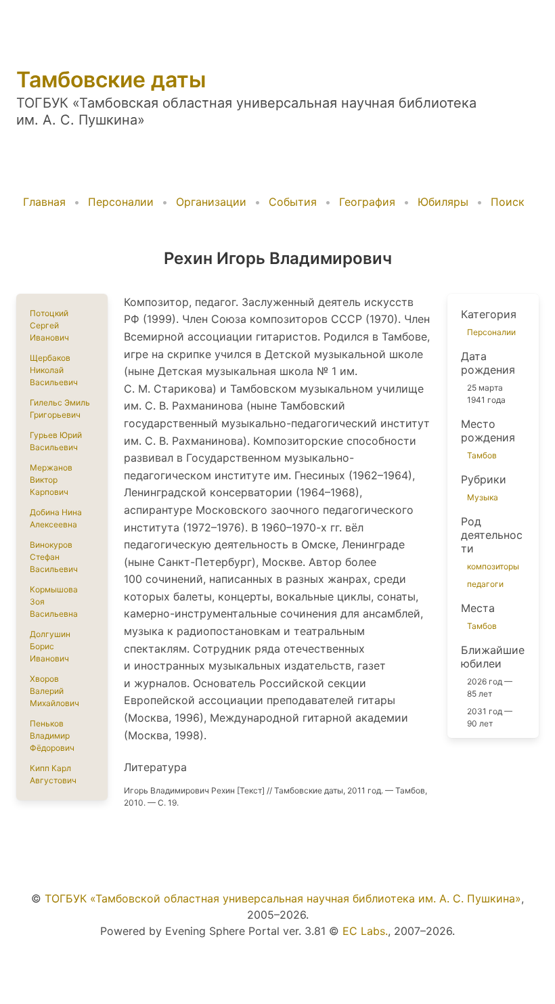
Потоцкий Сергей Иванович (49, 325)
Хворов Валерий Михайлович (54, 691)
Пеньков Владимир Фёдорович (52, 735)
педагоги (485, 584)
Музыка (482, 497)
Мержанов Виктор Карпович (51, 479)
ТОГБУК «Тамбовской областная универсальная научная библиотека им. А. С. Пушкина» (283, 898)
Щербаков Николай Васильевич (54, 370)
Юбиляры (443, 202)
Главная (44, 202)
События (293, 202)
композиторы (493, 566)
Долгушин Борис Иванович (50, 646)
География (367, 202)
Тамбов (482, 455)
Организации (211, 202)
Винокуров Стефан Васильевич (54, 557)
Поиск (508, 202)
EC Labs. (365, 931)
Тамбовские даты (111, 79)
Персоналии (121, 202)
